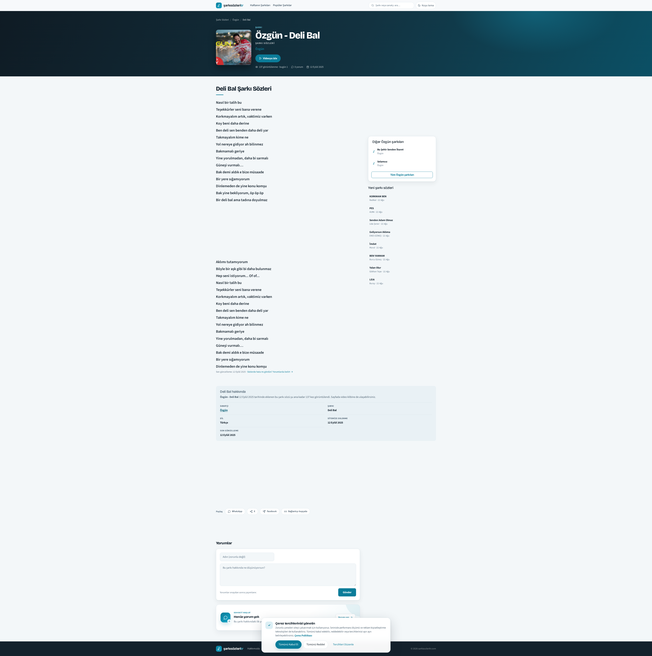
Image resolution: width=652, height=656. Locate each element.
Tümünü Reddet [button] (315, 644)
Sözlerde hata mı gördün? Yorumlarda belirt (268, 372)
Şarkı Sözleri (222, 20)
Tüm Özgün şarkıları (402, 175)
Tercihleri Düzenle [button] (343, 644)
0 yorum (299, 67)
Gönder (347, 592)
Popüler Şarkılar (282, 5)
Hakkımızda (253, 648)
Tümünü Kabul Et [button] (288, 644)
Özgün (235, 20)
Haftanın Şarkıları (260, 5)
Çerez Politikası (303, 635)
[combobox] (393, 5)
